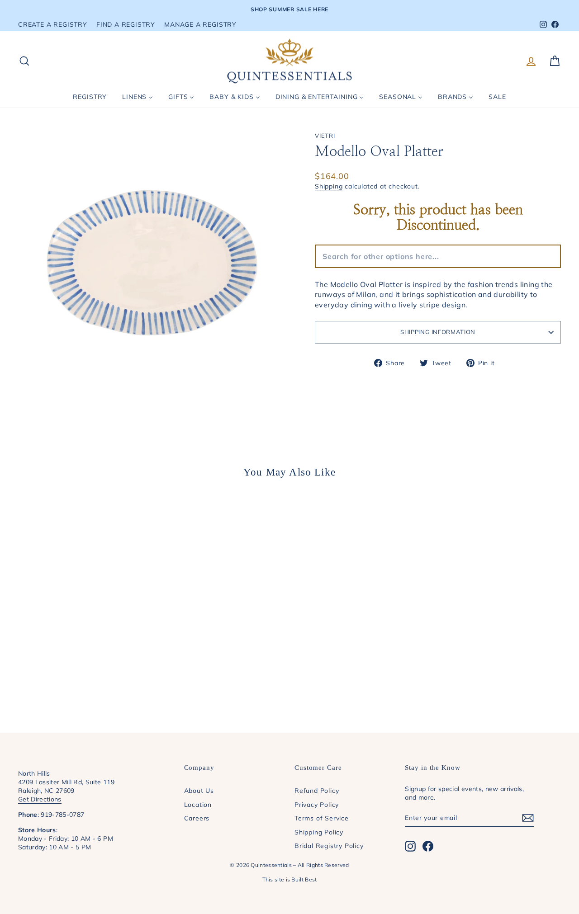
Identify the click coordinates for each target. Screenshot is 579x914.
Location (198, 804)
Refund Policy (316, 790)
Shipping (328, 186)
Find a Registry (125, 24)
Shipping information (437, 331)
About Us (199, 790)
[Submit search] (458, 256)
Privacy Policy (316, 804)
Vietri (325, 135)
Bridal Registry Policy (329, 845)
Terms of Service (321, 818)
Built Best (304, 879)
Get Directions (40, 799)
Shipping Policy (318, 832)
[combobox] (386, 256)
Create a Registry (52, 24)
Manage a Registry (200, 24)
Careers (197, 818)
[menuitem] (89, 97)
